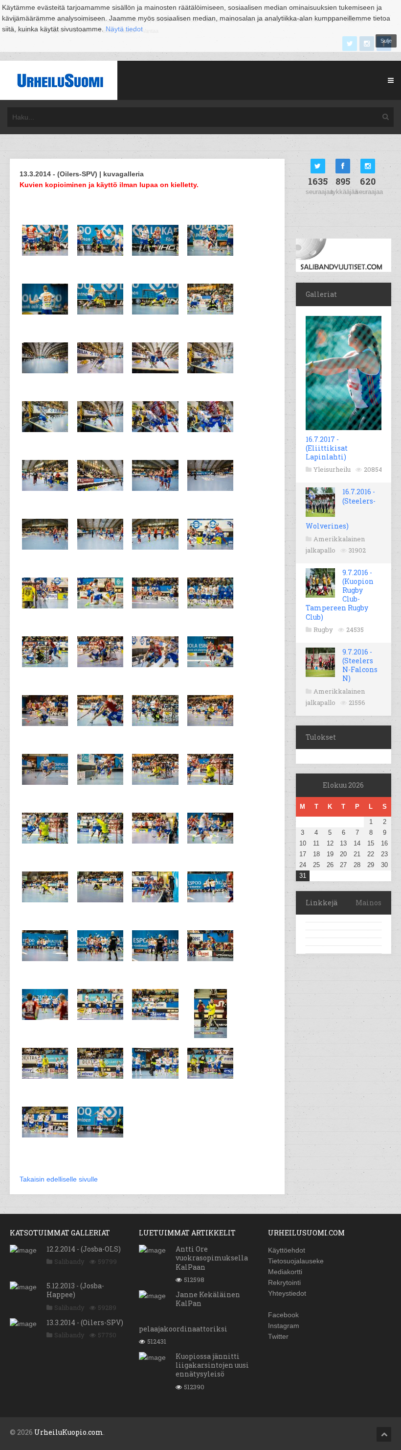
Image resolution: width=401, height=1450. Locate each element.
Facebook (283, 1315)
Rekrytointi (284, 1282)
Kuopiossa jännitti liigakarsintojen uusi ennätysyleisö (212, 1365)
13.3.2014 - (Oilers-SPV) (84, 1322)
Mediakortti (285, 1272)
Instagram (283, 1325)
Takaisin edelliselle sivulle (59, 1179)
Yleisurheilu (332, 469)
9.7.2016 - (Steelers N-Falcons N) (360, 665)
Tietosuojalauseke (296, 1261)
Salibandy (69, 1261)
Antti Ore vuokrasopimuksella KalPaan (212, 1257)
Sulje (386, 41)
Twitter (278, 1336)
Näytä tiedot (124, 29)
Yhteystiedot (287, 1293)
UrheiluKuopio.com (68, 1432)
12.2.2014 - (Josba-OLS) (83, 1249)
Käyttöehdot (286, 1250)
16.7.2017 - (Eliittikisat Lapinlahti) (327, 448)
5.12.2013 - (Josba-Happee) (75, 1290)
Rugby (323, 629)
